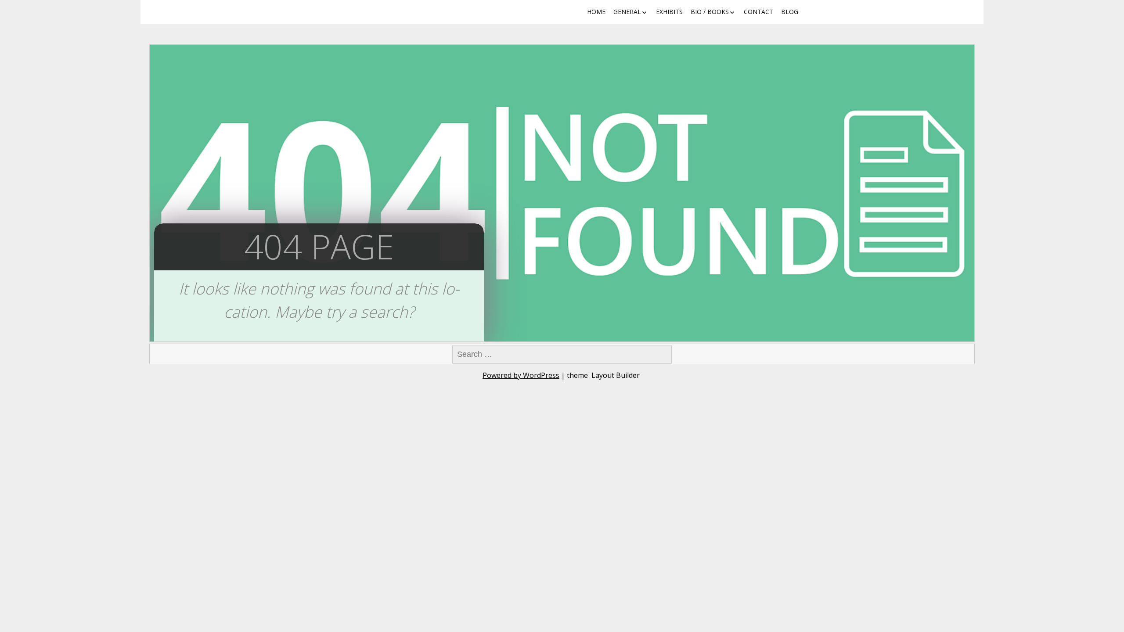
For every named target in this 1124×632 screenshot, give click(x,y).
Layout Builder (615, 375)
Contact (758, 11)
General (627, 11)
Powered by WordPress (521, 375)
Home (596, 11)
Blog (789, 11)
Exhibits (669, 11)
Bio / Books (710, 11)
